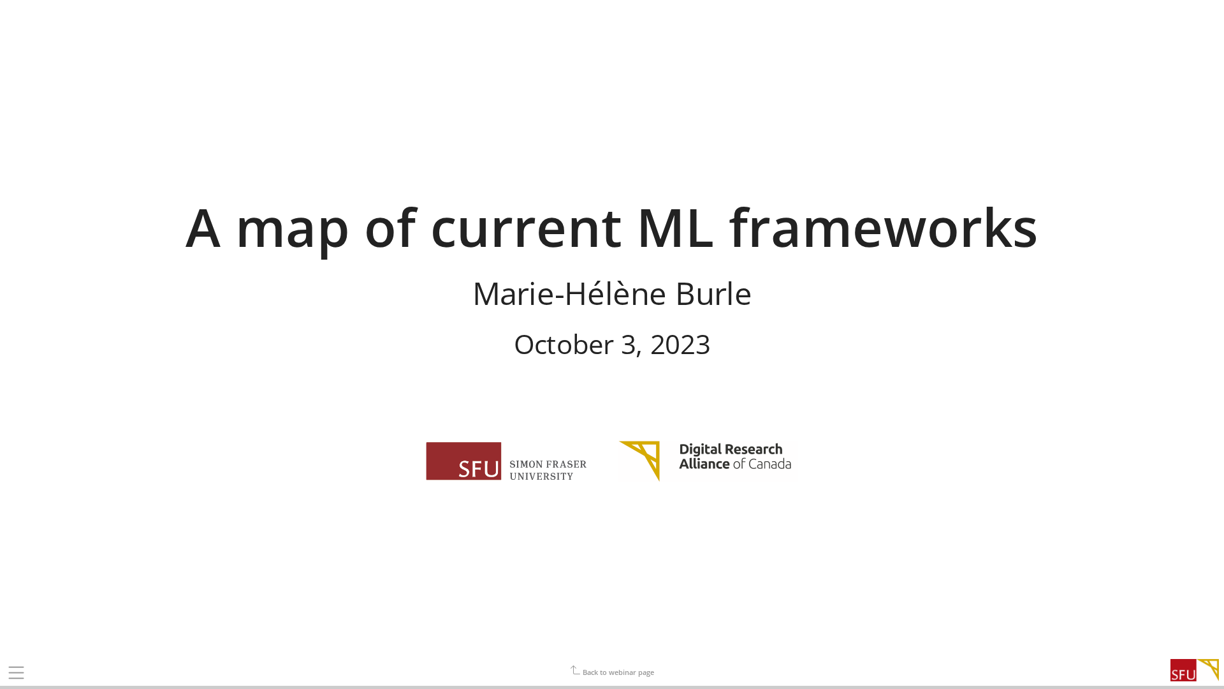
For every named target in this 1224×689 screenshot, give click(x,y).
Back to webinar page (617, 672)
